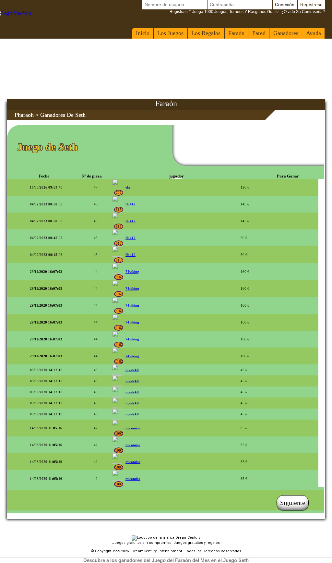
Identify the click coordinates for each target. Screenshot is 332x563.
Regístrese (311, 4)
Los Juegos (170, 33)
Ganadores (285, 33)
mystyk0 (132, 370)
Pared (259, 33)
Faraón (236, 33)
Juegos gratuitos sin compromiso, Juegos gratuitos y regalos (166, 543)
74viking (132, 272)
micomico (132, 428)
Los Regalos (205, 33)
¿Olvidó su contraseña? (247, 11)
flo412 (130, 204)
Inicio (142, 33)
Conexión (284, 4)
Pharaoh (24, 115)
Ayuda (313, 33)
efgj (128, 187)
